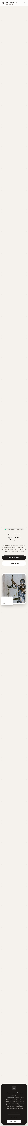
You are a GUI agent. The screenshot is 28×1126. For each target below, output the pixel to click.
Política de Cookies (18, 1108)
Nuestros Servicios (13, 557)
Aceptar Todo (14, 1121)
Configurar (15, 1112)
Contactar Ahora (14, 563)
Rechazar (14, 1117)
